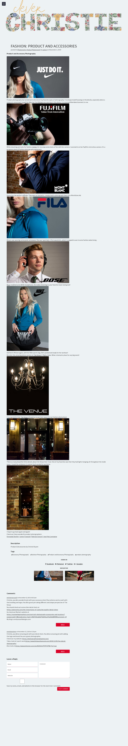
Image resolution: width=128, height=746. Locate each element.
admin (45, 50)
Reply (63, 625)
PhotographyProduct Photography (28, 50)
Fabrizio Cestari (37, 537)
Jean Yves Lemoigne (50, 537)
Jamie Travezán (25, 537)
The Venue (37, 355)
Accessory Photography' (20, 555)
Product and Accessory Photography (61, 555)
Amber (34, 147)
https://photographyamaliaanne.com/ (35, 639)
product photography (83, 555)
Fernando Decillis (12, 537)
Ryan (8, 285)
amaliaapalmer (11, 631)
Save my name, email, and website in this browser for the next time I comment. (34, 686)
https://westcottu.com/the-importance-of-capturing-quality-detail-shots (32, 610)
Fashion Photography (38, 555)
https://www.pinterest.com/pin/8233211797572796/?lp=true (36, 646)
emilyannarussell (12, 598)
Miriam (40, 102)
